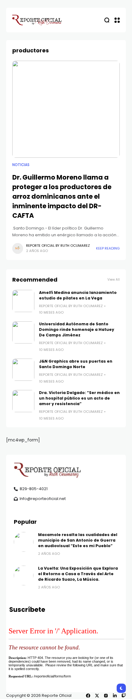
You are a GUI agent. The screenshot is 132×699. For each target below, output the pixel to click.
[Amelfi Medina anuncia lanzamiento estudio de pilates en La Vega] (23, 301)
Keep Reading (108, 248)
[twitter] (97, 695)
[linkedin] (115, 695)
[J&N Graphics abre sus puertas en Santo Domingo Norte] (23, 370)
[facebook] (88, 695)
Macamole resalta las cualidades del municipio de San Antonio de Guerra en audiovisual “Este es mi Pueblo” (77, 540)
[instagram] (106, 695)
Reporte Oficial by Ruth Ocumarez (58, 245)
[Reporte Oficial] (36, 20)
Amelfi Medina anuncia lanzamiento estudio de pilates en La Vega (78, 295)
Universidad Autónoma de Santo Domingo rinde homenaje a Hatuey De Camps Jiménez (76, 329)
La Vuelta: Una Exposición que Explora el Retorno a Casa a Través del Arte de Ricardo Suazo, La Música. (78, 574)
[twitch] (124, 695)
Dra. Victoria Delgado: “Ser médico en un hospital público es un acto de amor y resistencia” (79, 398)
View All (113, 279)
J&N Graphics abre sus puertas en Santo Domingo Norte (75, 364)
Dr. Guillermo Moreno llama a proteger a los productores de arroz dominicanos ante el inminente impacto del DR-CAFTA (61, 196)
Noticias (20, 164)
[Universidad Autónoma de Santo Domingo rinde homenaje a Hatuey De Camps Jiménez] (23, 332)
